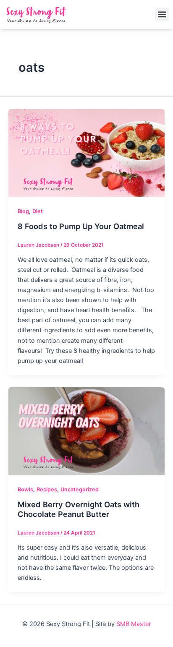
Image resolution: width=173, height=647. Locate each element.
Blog (23, 211)
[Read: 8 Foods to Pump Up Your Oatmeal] (86, 153)
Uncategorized (79, 489)
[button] (162, 14)
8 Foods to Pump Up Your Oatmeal (81, 226)
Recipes (47, 489)
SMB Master (133, 624)
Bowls (25, 489)
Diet (37, 211)
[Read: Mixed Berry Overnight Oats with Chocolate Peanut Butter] (86, 430)
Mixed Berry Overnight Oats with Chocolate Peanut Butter (78, 509)
